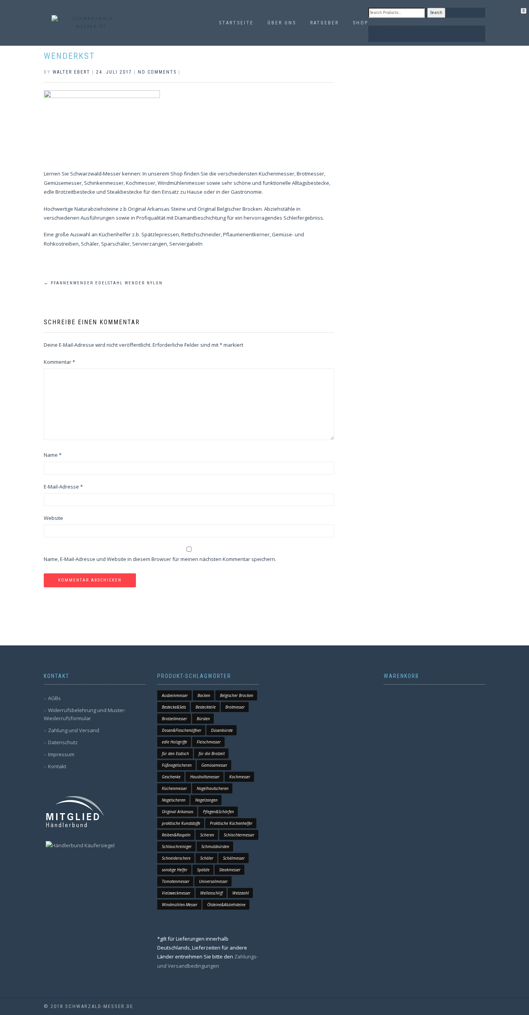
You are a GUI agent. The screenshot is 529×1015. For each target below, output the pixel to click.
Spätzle (203, 869)
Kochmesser (239, 776)
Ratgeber (324, 23)
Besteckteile (206, 707)
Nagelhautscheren (212, 788)
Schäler (206, 858)
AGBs (54, 698)
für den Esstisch (175, 753)
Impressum (61, 754)
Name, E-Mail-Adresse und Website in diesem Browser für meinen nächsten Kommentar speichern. (160, 559)
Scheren (207, 835)
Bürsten (203, 718)
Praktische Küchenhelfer (231, 823)
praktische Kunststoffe (181, 823)
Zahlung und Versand (73, 730)
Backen (204, 695)
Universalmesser (213, 881)
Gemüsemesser (214, 765)
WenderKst (69, 56)
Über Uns (282, 23)
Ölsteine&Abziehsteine (226, 904)
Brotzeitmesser (174, 718)
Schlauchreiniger (177, 846)
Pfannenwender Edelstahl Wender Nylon (103, 283)
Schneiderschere (176, 858)
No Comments (157, 72)
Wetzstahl (240, 893)
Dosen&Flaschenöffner (181, 730)
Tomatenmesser (175, 881)
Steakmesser (229, 869)
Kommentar (59, 361)
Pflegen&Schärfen (218, 811)
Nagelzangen (206, 800)
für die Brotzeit (212, 753)
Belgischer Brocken (236, 695)
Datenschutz (63, 742)
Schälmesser (234, 858)
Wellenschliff (211, 893)
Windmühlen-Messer (180, 904)
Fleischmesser (209, 742)
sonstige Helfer (174, 869)
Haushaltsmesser (205, 776)
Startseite (236, 23)
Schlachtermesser (239, 835)
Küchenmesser (174, 788)
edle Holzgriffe (174, 742)
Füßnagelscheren (177, 765)
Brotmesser (235, 707)
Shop (360, 23)
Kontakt (57, 766)
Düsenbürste (222, 730)
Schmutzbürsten (215, 846)
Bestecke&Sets (174, 707)
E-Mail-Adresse (63, 486)
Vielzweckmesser (176, 893)
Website (53, 517)
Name (53, 454)
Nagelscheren (173, 800)
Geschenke (171, 776)
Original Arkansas (177, 811)
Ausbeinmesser (175, 695)
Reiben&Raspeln (176, 835)
